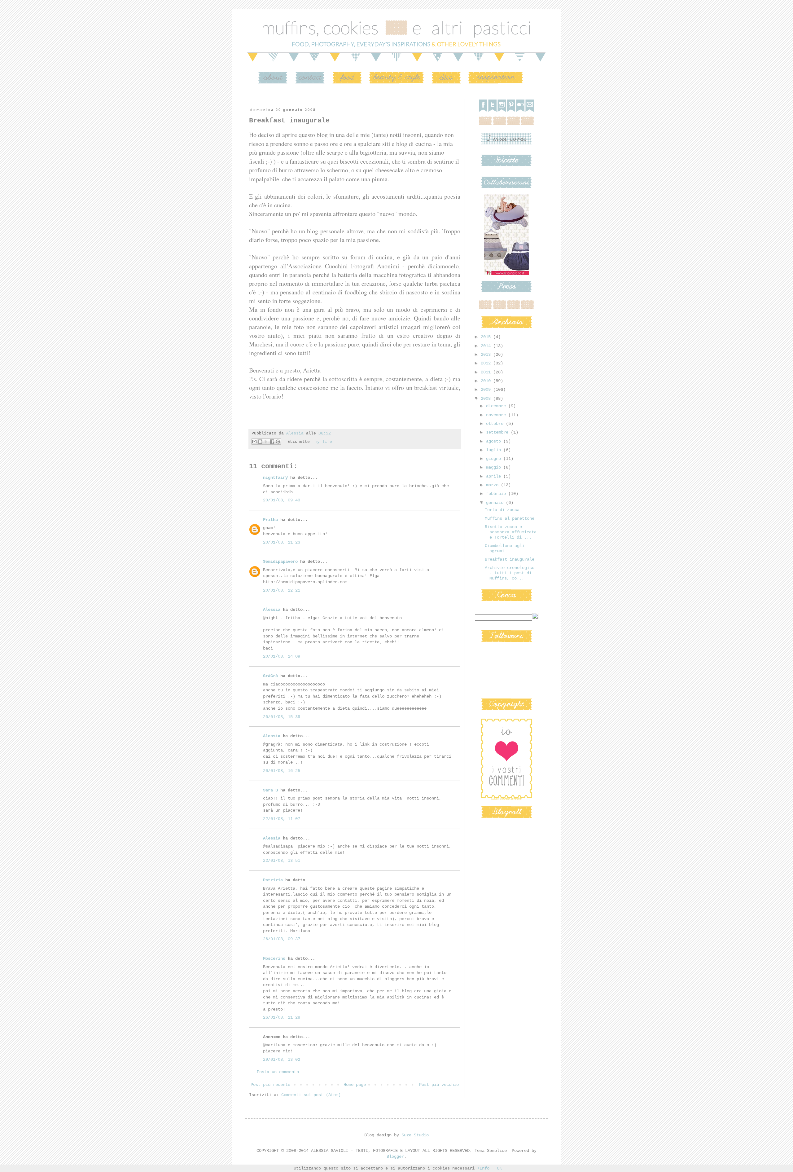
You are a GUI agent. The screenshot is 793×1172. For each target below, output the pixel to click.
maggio (494, 467)
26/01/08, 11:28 (281, 1017)
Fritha (270, 519)
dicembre (497, 405)
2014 (487, 345)
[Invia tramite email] (254, 441)
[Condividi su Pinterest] (278, 441)
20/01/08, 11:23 (281, 542)
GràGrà (270, 675)
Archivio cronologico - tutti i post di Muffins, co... (509, 573)
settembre (498, 432)
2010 (487, 380)
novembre (497, 414)
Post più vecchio (439, 1084)
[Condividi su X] (266, 441)
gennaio (496, 502)
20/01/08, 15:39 (281, 716)
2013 (487, 354)
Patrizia (273, 880)
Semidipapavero (280, 561)
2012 (487, 363)
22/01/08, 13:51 (281, 860)
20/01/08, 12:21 (281, 590)
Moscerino (274, 958)
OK (499, 1168)
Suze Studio (415, 1135)
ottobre (496, 423)
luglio (494, 449)
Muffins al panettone (509, 518)
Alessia (271, 609)
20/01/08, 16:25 (281, 770)
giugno (494, 458)
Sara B (270, 790)
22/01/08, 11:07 (281, 818)
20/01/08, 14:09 (281, 656)
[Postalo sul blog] (260, 441)
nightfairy (275, 477)
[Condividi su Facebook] (272, 441)
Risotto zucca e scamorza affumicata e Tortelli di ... (511, 532)
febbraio (497, 493)
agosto (494, 441)
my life (323, 442)
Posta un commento (278, 1071)
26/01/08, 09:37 (281, 938)
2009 (487, 389)
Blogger (395, 1156)
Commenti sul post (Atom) (311, 1094)
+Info (483, 1168)
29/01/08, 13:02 (281, 1059)
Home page (355, 1084)
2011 (487, 372)
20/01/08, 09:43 (281, 500)
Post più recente (270, 1084)
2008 (487, 398)
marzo (493, 484)
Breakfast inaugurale (509, 559)
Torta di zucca (502, 509)
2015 (487, 336)
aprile (494, 476)
